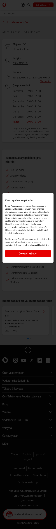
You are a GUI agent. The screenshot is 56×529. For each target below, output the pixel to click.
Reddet (8, 239)
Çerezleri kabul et (28, 253)
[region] (28, 228)
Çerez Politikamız (12, 206)
